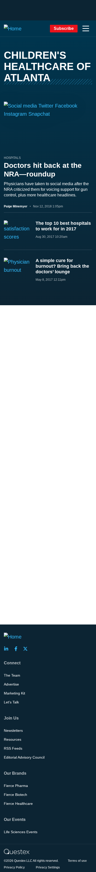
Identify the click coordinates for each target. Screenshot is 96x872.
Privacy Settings (48, 867)
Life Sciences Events (20, 832)
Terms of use (77, 861)
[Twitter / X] (27, 648)
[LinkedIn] (8, 648)
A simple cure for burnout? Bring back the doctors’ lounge (62, 266)
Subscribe (64, 28)
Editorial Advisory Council (24, 757)
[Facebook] (17, 648)
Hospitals (12, 158)
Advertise (11, 684)
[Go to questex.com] (16, 851)
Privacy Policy (14, 867)
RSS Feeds (13, 748)
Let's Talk (11, 702)
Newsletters (13, 730)
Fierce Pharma (16, 786)
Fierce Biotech (15, 795)
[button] (85, 28)
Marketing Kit (14, 693)
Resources (12, 739)
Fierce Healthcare (18, 804)
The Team (12, 675)
